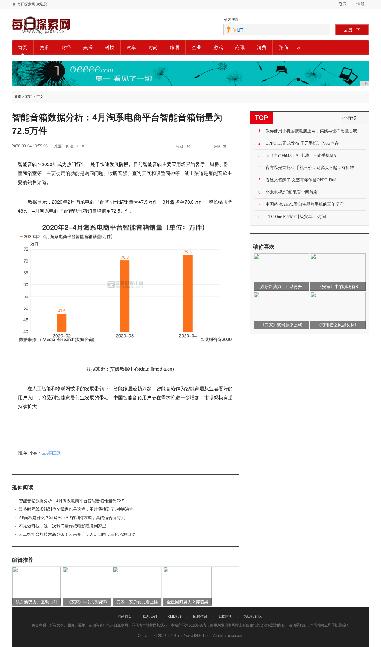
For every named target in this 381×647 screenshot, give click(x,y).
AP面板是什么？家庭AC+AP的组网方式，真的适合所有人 (72, 518)
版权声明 (225, 617)
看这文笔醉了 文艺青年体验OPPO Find (301, 180)
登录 (343, 4)
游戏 (218, 47)
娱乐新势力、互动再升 (36, 602)
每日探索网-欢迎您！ (34, 4)
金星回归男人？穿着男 (187, 602)
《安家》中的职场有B (87, 602)
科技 (109, 47)
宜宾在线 (51, 452)
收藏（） (184, 146)
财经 (66, 47)
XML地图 (175, 617)
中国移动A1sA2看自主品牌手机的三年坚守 (305, 204)
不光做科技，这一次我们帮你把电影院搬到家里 (62, 526)
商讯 (240, 47)
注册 (360, 4)
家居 (174, 47)
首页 (22, 47)
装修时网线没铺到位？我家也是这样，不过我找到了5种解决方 (76, 509)
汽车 (131, 47)
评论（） (221, 146)
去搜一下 (352, 29)
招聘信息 (200, 617)
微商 (283, 47)
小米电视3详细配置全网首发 (292, 192)
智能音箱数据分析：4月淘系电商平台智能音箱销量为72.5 (71, 501)
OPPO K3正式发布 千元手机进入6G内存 (302, 143)
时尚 (153, 47)
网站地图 (250, 617)
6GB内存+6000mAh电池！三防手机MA (301, 155)
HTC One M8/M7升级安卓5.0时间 (296, 216)
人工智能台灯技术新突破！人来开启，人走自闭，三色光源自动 (77, 534)
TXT (260, 617)
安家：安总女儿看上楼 (137, 602)
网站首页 (125, 617)
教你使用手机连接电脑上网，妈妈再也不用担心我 (311, 131)
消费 (261, 47)
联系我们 (150, 617)
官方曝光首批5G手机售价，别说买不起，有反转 (310, 167)
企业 (196, 47)
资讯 (44, 47)
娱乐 (88, 47)
